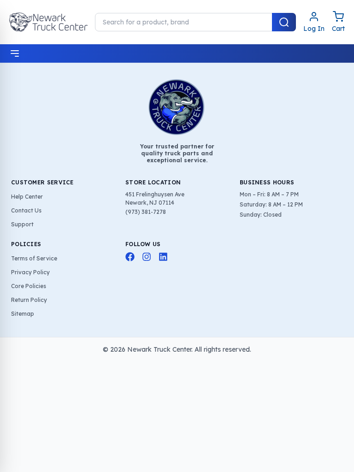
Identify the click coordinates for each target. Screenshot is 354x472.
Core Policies (28, 286)
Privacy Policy (30, 272)
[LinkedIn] (163, 256)
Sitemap (22, 313)
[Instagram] (146, 256)
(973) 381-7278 (145, 211)
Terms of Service (34, 258)
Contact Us (26, 210)
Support (22, 224)
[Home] (48, 22)
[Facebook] (130, 256)
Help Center (27, 196)
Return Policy (29, 299)
